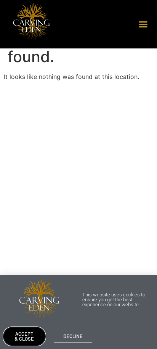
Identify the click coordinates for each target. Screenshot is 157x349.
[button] (143, 24)
